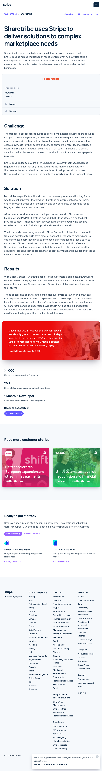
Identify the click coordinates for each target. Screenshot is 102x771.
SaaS (55, 641)
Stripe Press (83, 665)
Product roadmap (86, 653)
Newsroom (83, 661)
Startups (57, 600)
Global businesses (61, 622)
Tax (30, 681)
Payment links (35, 659)
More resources (85, 643)
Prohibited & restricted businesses (83, 625)
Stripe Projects (60, 744)
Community (83, 607)
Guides (81, 596)
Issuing (32, 648)
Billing (31, 607)
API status (58, 733)
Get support (83, 679)
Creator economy (61, 648)
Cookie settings (85, 639)
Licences (82, 632)
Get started (12, 533)
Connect (33, 622)
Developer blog (60, 748)
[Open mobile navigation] (96, 4)
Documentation (60, 726)
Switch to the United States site (49, 764)
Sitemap (81, 635)
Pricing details (11, 561)
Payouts (32, 667)
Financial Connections (39, 637)
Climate (32, 618)
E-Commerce (59, 611)
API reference (60, 561)
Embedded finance (62, 615)
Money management (62, 633)
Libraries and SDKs (61, 741)
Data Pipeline (35, 630)
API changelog (59, 737)
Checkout (33, 615)
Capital (32, 611)
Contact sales (13, 413)
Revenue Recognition (38, 674)
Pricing (32, 596)
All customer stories (88, 14)
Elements (33, 633)
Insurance (57, 666)
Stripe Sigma (34, 678)
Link (30, 652)
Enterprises (58, 596)
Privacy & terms (85, 618)
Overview (69, 14)
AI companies (59, 644)
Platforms (57, 637)
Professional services (63, 680)
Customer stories (86, 600)
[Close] (97, 757)
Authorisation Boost (38, 604)
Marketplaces (59, 630)
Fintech (56, 652)
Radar (31, 670)
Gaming (56, 656)
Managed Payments (38, 656)
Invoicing (33, 644)
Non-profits (58, 677)
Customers (10, 13)
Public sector (59, 684)
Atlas (31, 600)
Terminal (33, 685)
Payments (33, 663)
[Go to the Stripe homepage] (7, 592)
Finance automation (62, 618)
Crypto (32, 626)
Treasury (33, 689)
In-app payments (61, 626)
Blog (80, 604)
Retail (55, 688)
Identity (32, 641)
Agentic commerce (62, 604)
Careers (81, 657)
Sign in (81, 692)
